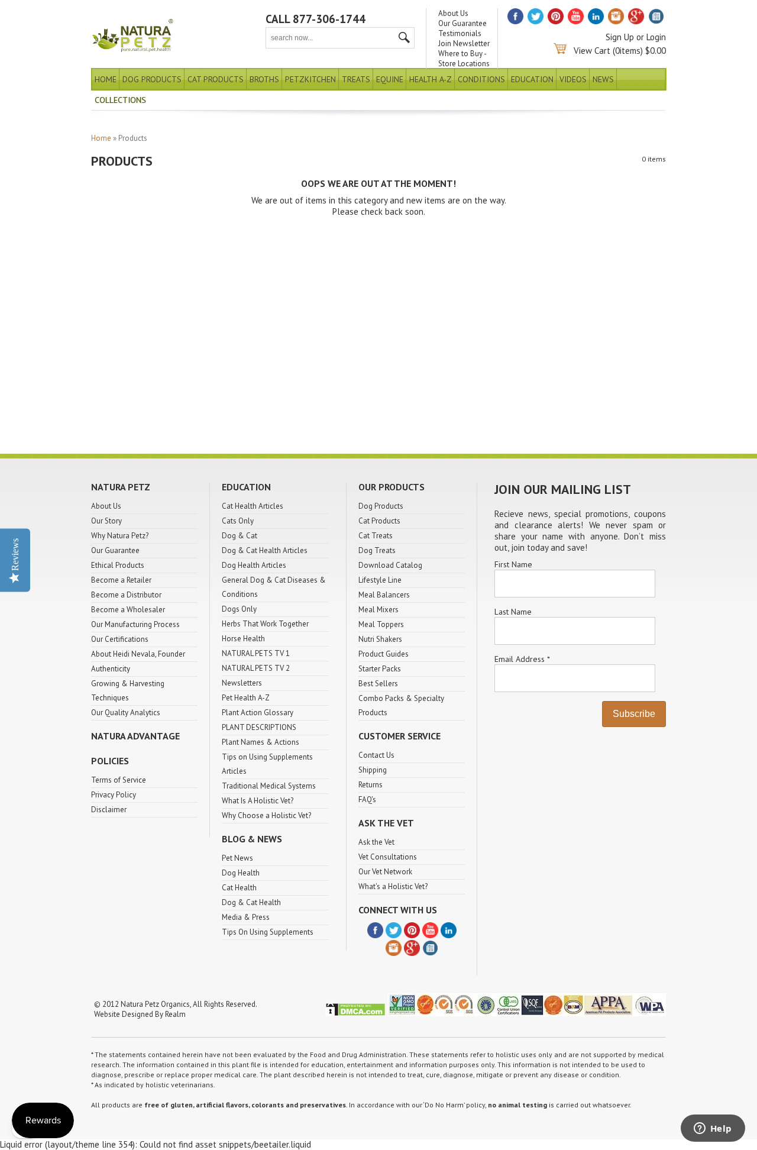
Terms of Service (118, 780)
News (603, 79)
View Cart (592, 50)
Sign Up (620, 37)
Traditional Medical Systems (269, 786)
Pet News (237, 858)
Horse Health (243, 639)
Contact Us (376, 755)
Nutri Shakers (380, 639)
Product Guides (383, 654)
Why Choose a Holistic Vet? (266, 815)
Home (106, 79)
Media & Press (246, 917)
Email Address (521, 659)
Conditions (481, 79)
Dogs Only (239, 609)
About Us (453, 13)
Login (656, 37)
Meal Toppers (381, 624)
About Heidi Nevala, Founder (138, 654)
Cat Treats (375, 536)
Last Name (513, 611)
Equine (389, 79)
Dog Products (152, 79)
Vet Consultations (387, 857)
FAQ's (367, 799)
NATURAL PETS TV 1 (256, 653)
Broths (264, 79)
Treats (356, 79)
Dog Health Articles (254, 565)
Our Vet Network (385, 872)
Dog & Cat (239, 536)
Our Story (106, 521)
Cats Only (238, 521)
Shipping (372, 770)
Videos (573, 79)
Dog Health (241, 873)
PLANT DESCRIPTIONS (259, 727)
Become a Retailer (121, 580)
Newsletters (242, 683)
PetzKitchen (310, 79)
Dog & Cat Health (251, 902)
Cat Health (239, 888)
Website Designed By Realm (140, 1014)
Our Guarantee (462, 23)
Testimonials (459, 33)
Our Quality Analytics (125, 713)
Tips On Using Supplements (267, 932)
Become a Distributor (126, 595)
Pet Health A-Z (246, 698)
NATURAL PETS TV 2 (256, 668)
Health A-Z (430, 79)
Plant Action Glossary (257, 713)
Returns (370, 785)
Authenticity (110, 669)
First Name (513, 564)
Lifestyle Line (380, 580)
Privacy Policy (113, 795)
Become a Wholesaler (128, 610)
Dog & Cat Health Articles (265, 550)
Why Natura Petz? (119, 536)
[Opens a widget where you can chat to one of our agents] (712, 1129)
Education (532, 79)
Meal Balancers (384, 595)
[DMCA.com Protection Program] (355, 1014)
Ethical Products (117, 565)
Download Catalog (390, 565)
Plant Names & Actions (260, 742)
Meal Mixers (378, 610)
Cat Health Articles (252, 506)
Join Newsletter (464, 43)
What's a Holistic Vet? (393, 886)
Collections (120, 100)
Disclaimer (109, 810)
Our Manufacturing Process (135, 624)
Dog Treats (377, 550)
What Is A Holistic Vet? (257, 801)
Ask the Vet (376, 842)
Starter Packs (379, 669)
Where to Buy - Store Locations (464, 59)
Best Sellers (378, 684)
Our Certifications (119, 639)
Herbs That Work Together (265, 624)
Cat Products (215, 79)
